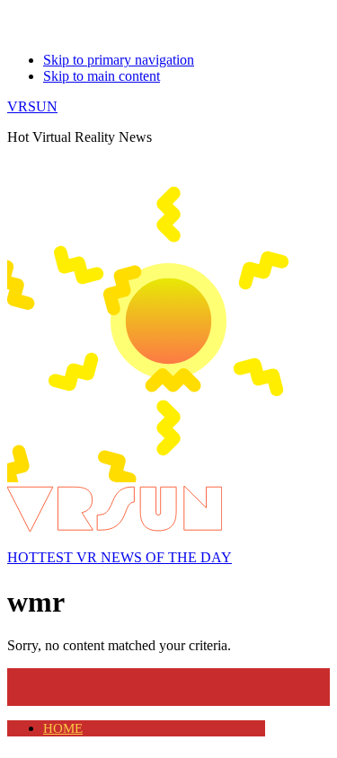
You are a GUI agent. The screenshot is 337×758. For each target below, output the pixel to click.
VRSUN (32, 106)
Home (63, 728)
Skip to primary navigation (118, 59)
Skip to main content (101, 76)
